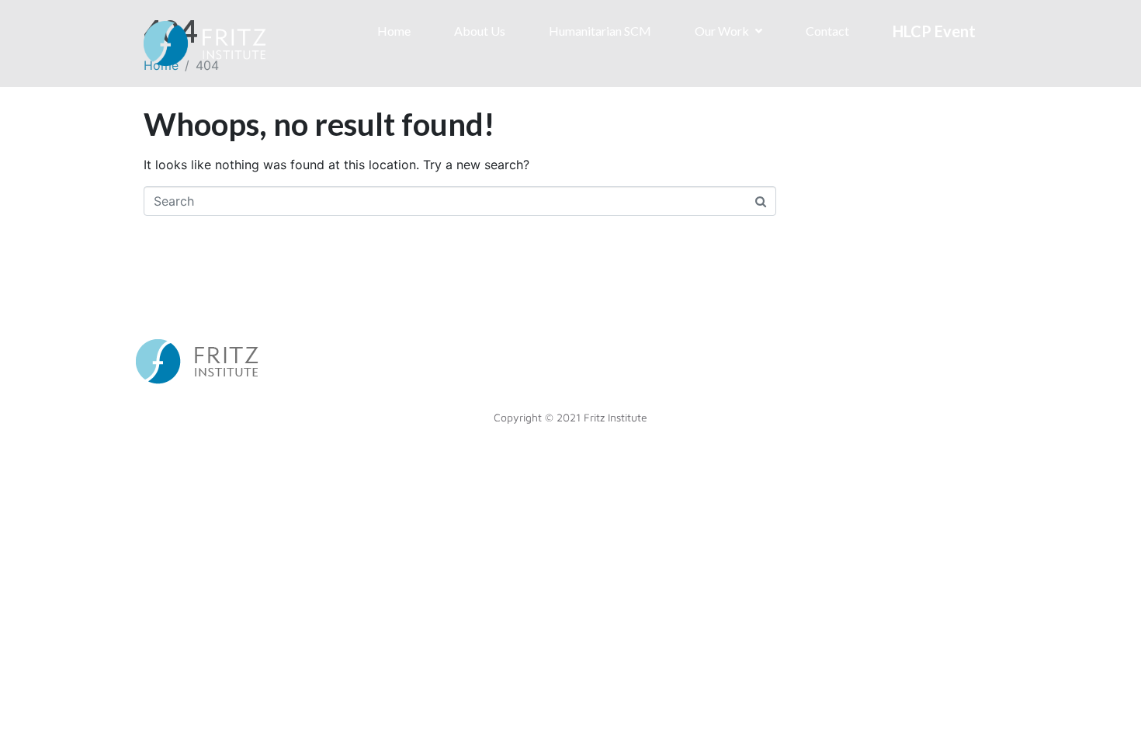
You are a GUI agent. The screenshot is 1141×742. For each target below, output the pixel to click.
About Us (479, 30)
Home (394, 30)
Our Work (722, 30)
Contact (827, 30)
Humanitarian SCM (600, 30)
